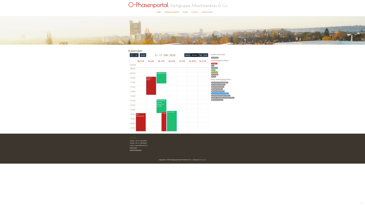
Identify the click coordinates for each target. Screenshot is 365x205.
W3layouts (203, 160)
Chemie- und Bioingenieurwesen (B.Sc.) (223, 98)
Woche (194, 55)
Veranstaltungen (171, 12)
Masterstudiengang (217, 100)
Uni (213, 66)
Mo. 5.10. (140, 61)
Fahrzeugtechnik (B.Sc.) (218, 85)
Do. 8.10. (172, 61)
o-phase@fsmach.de (141, 145)
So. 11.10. (202, 61)
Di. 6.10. (151, 61)
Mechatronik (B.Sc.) (217, 89)
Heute (143, 55)
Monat (187, 55)
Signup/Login (207, 12)
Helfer (185, 12)
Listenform (215, 57)
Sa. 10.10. (192, 61)
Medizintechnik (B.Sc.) (218, 91)
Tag (200, 55)
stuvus (213, 76)
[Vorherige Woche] (132, 55)
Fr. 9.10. (182, 61)
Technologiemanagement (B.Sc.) (221, 95)
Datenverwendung (136, 150)
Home (158, 12)
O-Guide (195, 12)
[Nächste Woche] (136, 55)
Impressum (133, 148)
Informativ (215, 74)
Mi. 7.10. (161, 61)
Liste (205, 55)
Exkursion (214, 68)
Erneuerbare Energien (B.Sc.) (220, 82)
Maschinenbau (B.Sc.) (218, 87)
